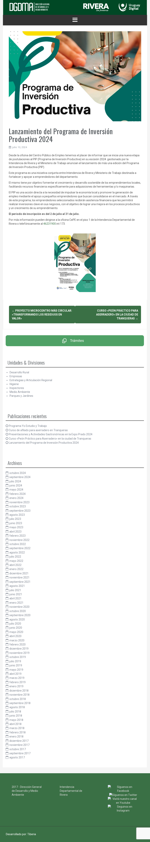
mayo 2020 (16, 632)
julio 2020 (15, 623)
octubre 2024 (17, 473)
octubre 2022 (17, 544)
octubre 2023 (17, 506)
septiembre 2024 (19, 477)
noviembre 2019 (19, 652)
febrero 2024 (17, 493)
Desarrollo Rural (19, 372)
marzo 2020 (16, 640)
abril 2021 (15, 598)
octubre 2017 (17, 749)
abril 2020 (15, 636)
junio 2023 (15, 523)
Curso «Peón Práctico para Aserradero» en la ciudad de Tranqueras (117, 314)
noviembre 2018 (19, 694)
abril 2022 (15, 565)
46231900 (49, 223)
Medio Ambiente (20, 391)
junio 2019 (15, 665)
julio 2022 (15, 556)
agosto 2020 (17, 619)
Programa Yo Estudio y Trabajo (28, 425)
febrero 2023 (17, 535)
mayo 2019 (16, 669)
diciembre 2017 (19, 740)
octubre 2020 (17, 611)
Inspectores (17, 388)
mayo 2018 (16, 719)
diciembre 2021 (19, 573)
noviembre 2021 (19, 577)
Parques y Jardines (21, 395)
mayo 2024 (16, 489)
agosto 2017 (17, 757)
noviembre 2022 (19, 540)
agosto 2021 (17, 585)
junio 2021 (15, 594)
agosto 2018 (17, 707)
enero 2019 (16, 686)
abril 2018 (15, 724)
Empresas (16, 376)
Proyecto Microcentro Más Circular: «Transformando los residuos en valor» (42, 314)
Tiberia (31, 834)
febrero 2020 (17, 644)
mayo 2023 (16, 527)
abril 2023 (15, 531)
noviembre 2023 (19, 502)
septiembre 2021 (19, 581)
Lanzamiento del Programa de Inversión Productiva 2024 (44, 442)
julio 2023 (15, 518)
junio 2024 (15, 485)
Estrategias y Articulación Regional (31, 380)
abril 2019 (15, 673)
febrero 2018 (17, 732)
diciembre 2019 (19, 648)
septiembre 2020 (19, 615)
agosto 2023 (17, 514)
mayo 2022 (16, 560)
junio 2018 (15, 715)
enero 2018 (16, 736)
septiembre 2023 (19, 510)
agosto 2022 (17, 552)
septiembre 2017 (19, 753)
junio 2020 (15, 627)
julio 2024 (15, 481)
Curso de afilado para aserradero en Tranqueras (38, 430)
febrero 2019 (17, 682)
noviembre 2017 (19, 744)
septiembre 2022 (19, 548)
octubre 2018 (17, 699)
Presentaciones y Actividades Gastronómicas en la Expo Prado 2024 (50, 434)
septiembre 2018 (19, 703)
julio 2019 (15, 661)
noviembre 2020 (19, 606)
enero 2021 (16, 602)
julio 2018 (15, 711)
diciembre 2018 (19, 690)
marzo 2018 (16, 728)
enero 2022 (16, 569)
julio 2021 (15, 590)
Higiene (14, 384)
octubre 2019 (17, 657)
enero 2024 (16, 498)
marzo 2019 (16, 677)
